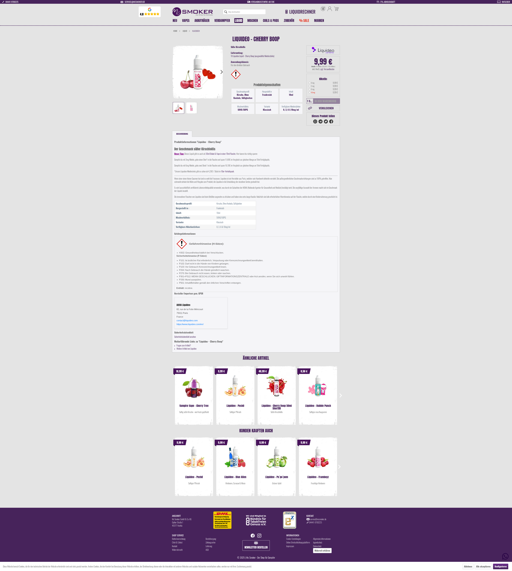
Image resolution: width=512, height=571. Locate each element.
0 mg (312, 82)
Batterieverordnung (178, 538)
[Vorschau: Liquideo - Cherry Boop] (178, 108)
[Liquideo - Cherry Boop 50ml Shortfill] (277, 388)
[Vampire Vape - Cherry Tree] (194, 388)
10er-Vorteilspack (227, 171)
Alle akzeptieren (483, 566)
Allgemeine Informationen (322, 538)
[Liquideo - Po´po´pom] (277, 460)
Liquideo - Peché (235, 406)
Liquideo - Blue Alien (235, 477)
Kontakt (174, 546)
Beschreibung (182, 133)
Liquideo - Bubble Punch (318, 406)
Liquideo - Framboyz (318, 477)
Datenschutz (317, 546)
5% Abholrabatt (387, 1)
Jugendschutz (317, 542)
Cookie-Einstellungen (293, 538)
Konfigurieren (501, 566)
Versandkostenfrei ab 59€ (262, 1)
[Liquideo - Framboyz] (318, 460)
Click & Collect (177, 542)
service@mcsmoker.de (135, 1)
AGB (207, 549)
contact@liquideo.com (187, 320)
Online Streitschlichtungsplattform (298, 542)
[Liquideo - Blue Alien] (235, 460)
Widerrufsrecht (177, 549)
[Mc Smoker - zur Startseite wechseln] (192, 11)
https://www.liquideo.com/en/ (190, 324)
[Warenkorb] (336, 9)
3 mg (312, 86)
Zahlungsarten (210, 542)
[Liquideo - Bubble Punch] (318, 388)
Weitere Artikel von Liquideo (186, 348)
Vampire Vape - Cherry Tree (194, 406)
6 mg (312, 89)
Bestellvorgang (211, 538)
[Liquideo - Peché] (235, 388)
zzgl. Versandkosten (327, 69)
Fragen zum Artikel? (183, 345)
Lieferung (209, 546)
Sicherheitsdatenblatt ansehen (185, 336)
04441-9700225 (11, 1)
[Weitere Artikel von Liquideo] (323, 50)
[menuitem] (244, 11)
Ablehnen (468, 566)
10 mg (313, 92)
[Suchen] (226, 11)
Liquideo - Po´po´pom (276, 477)
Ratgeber (506, 1)
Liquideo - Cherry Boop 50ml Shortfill (277, 407)
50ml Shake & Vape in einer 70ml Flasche (220, 153)
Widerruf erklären (322, 550)
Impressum (290, 546)
